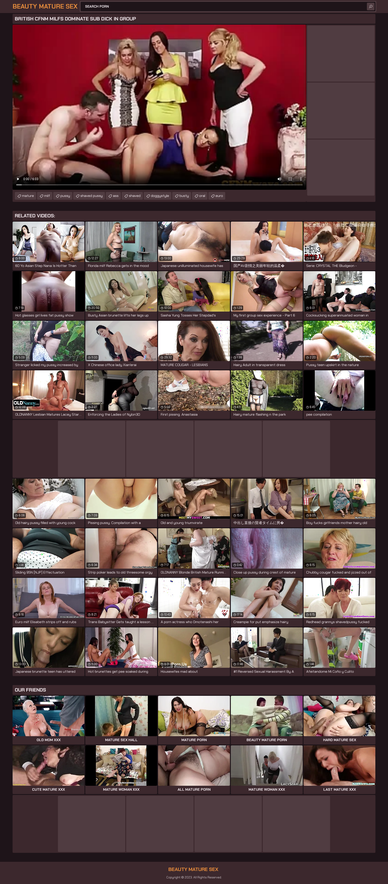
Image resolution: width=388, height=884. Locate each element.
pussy (65, 195)
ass (116, 195)
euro (219, 195)
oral (202, 195)
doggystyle (160, 195)
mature (28, 195)
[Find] (371, 6)
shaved (135, 195)
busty (184, 195)
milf (47, 195)
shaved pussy (91, 195)
